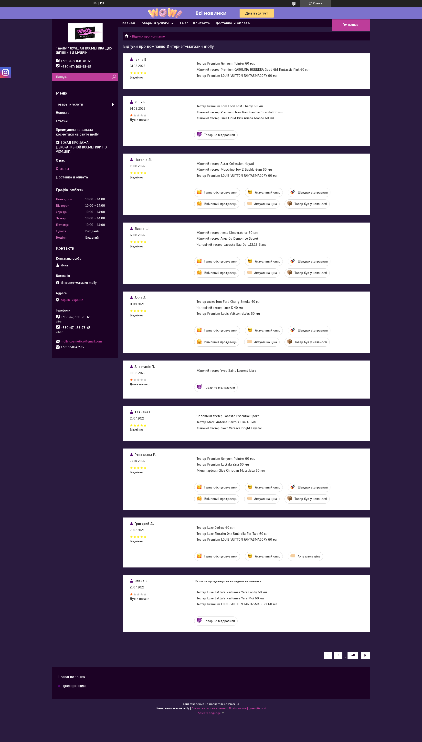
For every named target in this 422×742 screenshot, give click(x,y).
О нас (183, 23)
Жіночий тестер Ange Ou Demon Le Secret (227, 238)
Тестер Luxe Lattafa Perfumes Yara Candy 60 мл (232, 592)
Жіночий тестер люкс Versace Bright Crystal (229, 428)
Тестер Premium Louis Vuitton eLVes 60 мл (228, 314)
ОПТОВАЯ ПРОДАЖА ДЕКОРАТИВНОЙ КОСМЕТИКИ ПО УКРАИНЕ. (81, 147)
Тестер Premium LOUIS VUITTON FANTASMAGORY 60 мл (237, 76)
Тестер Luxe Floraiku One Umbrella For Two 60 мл (232, 534)
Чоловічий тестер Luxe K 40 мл (220, 308)
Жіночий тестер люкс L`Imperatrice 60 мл (227, 233)
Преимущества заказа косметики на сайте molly (77, 132)
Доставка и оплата (232, 23)
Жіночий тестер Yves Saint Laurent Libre (226, 371)
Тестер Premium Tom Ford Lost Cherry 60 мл (230, 106)
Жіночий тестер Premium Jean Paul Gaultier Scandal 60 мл (240, 112)
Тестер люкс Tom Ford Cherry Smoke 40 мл (228, 302)
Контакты (202, 23)
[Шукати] (114, 77)
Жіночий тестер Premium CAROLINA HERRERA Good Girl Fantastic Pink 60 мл (253, 70)
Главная (128, 23)
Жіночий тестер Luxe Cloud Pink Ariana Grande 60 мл (235, 118)
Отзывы (62, 168)
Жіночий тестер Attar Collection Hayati (225, 164)
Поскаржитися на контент (209, 708)
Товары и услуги (154, 23)
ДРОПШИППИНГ (75, 686)
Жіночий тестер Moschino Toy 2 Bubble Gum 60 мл (234, 169)
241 (353, 655)
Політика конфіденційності (247, 708)
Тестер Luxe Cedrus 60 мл (215, 528)
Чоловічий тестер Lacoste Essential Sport (228, 416)
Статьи (62, 121)
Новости (63, 112)
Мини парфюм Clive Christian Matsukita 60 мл (231, 471)
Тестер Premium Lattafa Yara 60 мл (223, 464)
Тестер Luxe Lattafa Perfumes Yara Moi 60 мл (230, 598)
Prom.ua (233, 704)
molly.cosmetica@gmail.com (81, 341)
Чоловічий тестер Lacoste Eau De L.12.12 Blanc (231, 245)
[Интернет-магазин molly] (85, 32)
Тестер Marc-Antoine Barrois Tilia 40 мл (226, 422)
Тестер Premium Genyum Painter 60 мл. (226, 63)
